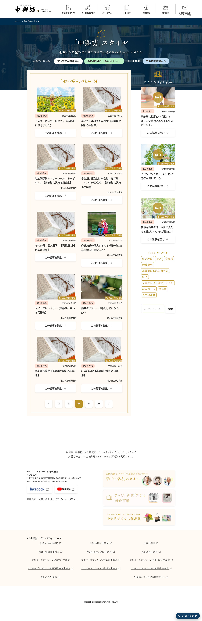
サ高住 (163, 289)
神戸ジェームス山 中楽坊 (99, 552)
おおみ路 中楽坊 (49, 577)
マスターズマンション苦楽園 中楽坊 (99, 560)
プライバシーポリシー (67, 499)
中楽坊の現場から (156, 61)
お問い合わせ (45, 499)
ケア (158, 258)
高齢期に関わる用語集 (155, 270)
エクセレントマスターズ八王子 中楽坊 (150, 568)
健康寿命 (147, 258)
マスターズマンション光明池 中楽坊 (99, 568)
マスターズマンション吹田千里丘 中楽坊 (150, 560)
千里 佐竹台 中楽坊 (49, 543)
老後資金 (147, 264)
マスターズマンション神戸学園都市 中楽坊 (49, 568)
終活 (144, 276)
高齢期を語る (104, 61)
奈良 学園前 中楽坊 (49, 552)
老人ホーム (148, 289)
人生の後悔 (148, 295)
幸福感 (169, 258)
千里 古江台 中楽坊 (99, 543)
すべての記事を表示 (68, 61)
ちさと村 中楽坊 (150, 552)
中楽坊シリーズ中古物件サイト (149, 577)
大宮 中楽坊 (149, 543)
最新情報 (31, 499)
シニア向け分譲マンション (157, 283)
